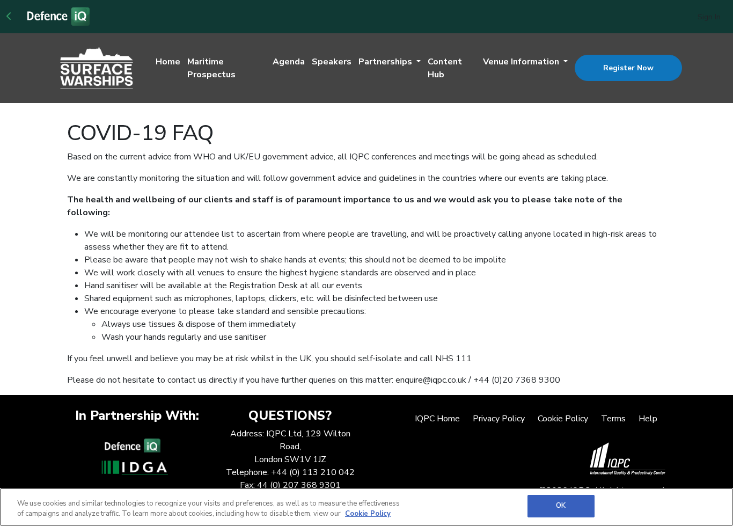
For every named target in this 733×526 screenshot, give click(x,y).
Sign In (709, 17)
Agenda (289, 62)
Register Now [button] (628, 68)
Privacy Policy (499, 419)
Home (168, 62)
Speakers (331, 62)
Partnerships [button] (386, 62)
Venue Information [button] (522, 62)
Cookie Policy (563, 419)
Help (648, 419)
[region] (366, 507)
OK (561, 505)
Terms (613, 419)
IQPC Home (437, 419)
